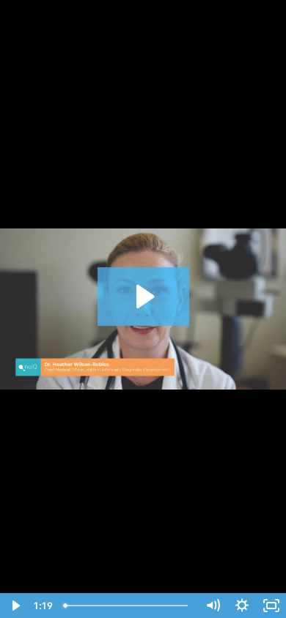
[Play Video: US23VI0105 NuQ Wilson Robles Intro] (143, 296)
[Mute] (212, 605)
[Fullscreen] (271, 605)
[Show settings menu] (242, 605)
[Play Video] (14, 605)
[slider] (128, 605)
